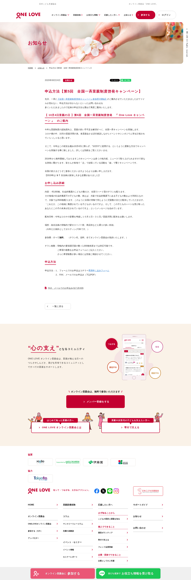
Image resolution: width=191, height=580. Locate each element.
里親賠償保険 (69, 505)
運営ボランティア (105, 533)
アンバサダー (33, 538)
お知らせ (128, 15)
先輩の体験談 (68, 531)
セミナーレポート (70, 557)
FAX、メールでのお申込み (66, 288)
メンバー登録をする (98, 401)
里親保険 (77, 15)
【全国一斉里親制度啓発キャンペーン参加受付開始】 (82, 99)
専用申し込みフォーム (98, 270)
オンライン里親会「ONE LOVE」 (143, 4)
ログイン (166, 15)
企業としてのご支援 (106, 561)
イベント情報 (68, 550)
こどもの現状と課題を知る (109, 519)
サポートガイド (140, 505)
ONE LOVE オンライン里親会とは (62, 427)
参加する (145, 15)
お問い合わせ (139, 528)
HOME (30, 68)
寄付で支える (132, 427)
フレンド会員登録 (105, 547)
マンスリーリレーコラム (73, 524)
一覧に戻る (57, 306)
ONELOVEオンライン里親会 (39, 524)
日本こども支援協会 (47, 4)
